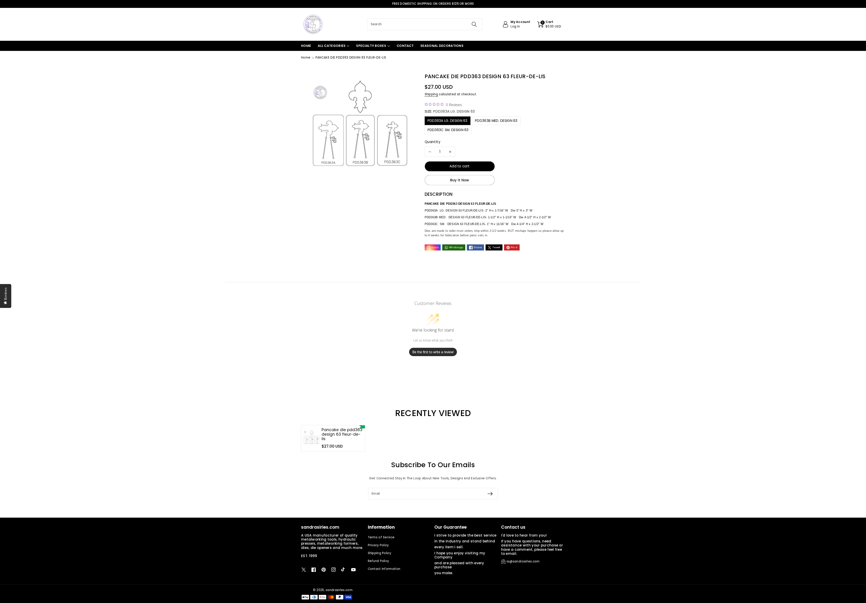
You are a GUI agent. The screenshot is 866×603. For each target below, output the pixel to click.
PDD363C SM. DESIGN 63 (448, 129)
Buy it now (459, 180)
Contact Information (384, 569)
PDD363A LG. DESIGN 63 (448, 120)
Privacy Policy (378, 545)
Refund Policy (378, 561)
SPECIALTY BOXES (371, 45)
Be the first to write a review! (433, 352)
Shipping (431, 94)
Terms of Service (381, 537)
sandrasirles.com (339, 590)
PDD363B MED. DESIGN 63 (496, 120)
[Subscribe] (490, 494)
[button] (549, 24)
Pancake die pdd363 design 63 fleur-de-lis (342, 434)
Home (305, 57)
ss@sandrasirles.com (523, 561)
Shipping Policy (379, 553)
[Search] (474, 24)
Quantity (433, 141)
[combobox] (424, 24)
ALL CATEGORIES (331, 45)
